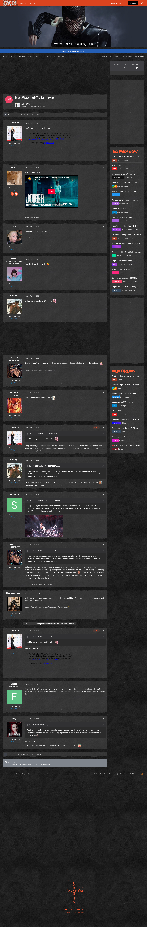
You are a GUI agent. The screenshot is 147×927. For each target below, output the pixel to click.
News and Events (39, 106)
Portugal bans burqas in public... (125, 199)
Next (23, 115)
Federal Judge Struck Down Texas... (126, 182)
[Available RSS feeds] (142, 773)
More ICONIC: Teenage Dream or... (126, 191)
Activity (33, 3)
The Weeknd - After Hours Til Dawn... (127, 225)
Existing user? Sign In (117, 3)
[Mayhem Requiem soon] (73, 26)
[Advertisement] (55, 76)
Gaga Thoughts (129, 290)
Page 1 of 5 (36, 115)
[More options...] (103, 123)
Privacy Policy (68, 909)
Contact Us (80, 909)
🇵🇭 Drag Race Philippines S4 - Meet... (127, 445)
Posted (32, 123)
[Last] (27, 114)
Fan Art (129, 177)
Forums (22, 3)
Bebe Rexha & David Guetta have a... (126, 243)
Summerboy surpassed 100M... (124, 277)
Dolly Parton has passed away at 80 (126, 234)
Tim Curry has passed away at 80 (125, 156)
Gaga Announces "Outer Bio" (123, 260)
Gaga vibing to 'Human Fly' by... (125, 286)
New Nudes (116, 164)
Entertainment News (127, 160)
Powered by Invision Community (73, 912)
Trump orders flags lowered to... (125, 217)
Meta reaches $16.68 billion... (124, 208)
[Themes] (142, 3)
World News (123, 186)
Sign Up (133, 3)
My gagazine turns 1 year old (123, 173)
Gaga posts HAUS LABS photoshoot (126, 251)
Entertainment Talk (129, 194)
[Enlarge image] (44, 525)
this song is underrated (121, 269)
